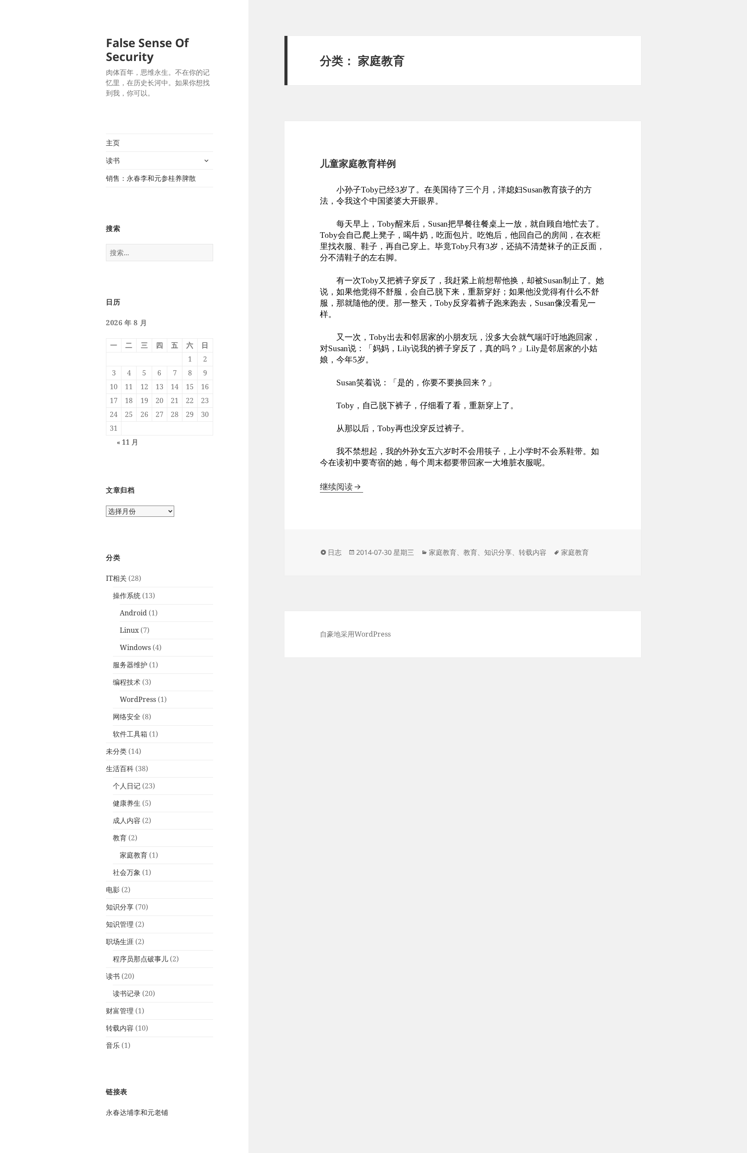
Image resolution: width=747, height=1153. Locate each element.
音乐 (113, 1045)
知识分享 (120, 907)
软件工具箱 (130, 734)
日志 (335, 552)
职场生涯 (120, 941)
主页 (113, 142)
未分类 (116, 751)
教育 (120, 837)
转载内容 (120, 1028)
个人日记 (126, 786)
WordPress (138, 699)
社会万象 (126, 872)
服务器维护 (130, 664)
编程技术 (126, 682)
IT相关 (116, 578)
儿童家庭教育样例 (358, 163)
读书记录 (126, 993)
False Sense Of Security (147, 49)
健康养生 (126, 803)
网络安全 (126, 716)
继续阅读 (341, 486)
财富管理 (120, 1010)
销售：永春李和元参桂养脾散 (151, 178)
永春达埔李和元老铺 (137, 1112)
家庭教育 (133, 855)
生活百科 (120, 768)
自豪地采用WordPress (355, 634)
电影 (113, 889)
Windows (135, 647)
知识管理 (120, 924)
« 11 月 (127, 442)
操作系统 (126, 595)
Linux (129, 630)
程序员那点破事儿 (140, 959)
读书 (113, 160)
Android (133, 613)
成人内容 (126, 820)
